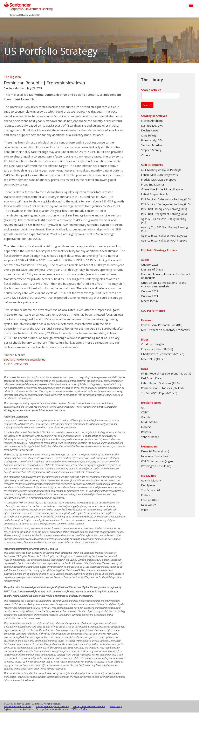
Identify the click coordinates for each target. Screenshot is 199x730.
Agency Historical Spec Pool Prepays (164, 240)
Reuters (146, 432)
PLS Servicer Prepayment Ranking (162, 204)
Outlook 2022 (149, 291)
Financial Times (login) (155, 451)
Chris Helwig (148, 135)
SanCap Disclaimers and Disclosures (89, 706)
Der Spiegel (148, 485)
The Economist (150, 490)
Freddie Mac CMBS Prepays (158, 179)
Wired (144, 510)
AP (143, 407)
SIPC (74, 709)
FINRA (84, 709)
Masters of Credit (152, 269)
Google (145, 417)
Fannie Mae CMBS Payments (159, 175)
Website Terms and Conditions (17, 706)
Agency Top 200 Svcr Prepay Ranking (164, 227)
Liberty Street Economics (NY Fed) (162, 354)
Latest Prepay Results (154, 194)
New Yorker (148, 505)
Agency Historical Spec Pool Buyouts (164, 235)
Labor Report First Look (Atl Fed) (161, 383)
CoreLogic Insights (152, 344)
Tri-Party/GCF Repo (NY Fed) (159, 393)
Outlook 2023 (149, 264)
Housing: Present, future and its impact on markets (165, 276)
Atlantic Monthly (151, 480)
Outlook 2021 (149, 296)
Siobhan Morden (14, 88)
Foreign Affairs (150, 500)
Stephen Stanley (151, 150)
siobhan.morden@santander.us (24, 359)
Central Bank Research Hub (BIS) (161, 325)
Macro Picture (150, 301)
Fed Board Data (151, 378)
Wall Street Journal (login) (157, 461)
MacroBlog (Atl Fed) (153, 359)
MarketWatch (149, 422)
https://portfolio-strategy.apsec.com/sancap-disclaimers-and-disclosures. (60, 408)
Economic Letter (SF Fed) (157, 349)
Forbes (145, 495)
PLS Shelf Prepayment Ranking (160, 214)
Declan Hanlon (150, 130)
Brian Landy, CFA (152, 140)
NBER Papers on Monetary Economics (165, 330)
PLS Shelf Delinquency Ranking (160, 209)
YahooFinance (150, 437)
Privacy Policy (116, 706)
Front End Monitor (152, 184)
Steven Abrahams (152, 121)
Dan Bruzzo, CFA (152, 125)
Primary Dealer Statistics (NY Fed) (162, 388)
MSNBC (146, 427)
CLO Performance (153, 310)
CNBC (145, 412)
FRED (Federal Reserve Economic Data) (166, 373)
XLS (187, 199)
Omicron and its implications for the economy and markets (163, 284)
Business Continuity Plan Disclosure (52, 706)
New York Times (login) (155, 456)
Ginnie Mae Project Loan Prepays (162, 189)
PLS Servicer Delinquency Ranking (162, 199)
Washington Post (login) (156, 466)
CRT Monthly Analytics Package (161, 170)
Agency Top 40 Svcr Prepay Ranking (163, 219)
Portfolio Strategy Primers (159, 250)
